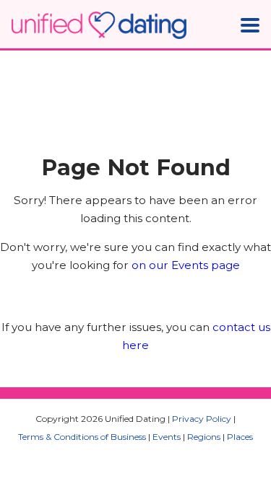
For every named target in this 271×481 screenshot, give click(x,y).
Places (240, 436)
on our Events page (186, 265)
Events (166, 436)
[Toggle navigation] (250, 25)
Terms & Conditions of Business (82, 436)
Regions (203, 436)
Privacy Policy (201, 418)
